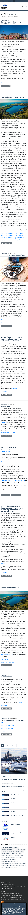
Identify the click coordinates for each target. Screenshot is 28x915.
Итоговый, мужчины (7, 728)
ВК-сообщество (8, 888)
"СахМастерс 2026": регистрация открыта (13, 779)
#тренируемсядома (18, 855)
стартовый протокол (7, 861)
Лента (4, 776)
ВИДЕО (3, 731)
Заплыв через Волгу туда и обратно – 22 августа (12, 22)
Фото (10, 855)
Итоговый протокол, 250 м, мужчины (12, 235)
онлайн (22, 851)
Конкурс (19, 857)
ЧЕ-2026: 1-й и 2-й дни (17, 815)
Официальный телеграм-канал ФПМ (14, 886)
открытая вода (5, 20)
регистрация (18, 853)
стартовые (9, 865)
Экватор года (6, 677)
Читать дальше (6, 494)
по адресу (4, 422)
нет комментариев (7, 243)
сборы (3, 865)
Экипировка (17, 849)
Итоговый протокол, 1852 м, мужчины (12, 239)
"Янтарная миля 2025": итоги (12, 98)
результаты (5, 851)
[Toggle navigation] (22, 6)
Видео (23, 863)
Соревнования (16, 865)
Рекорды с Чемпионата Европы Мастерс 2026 (13, 790)
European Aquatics (16, 833)
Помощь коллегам (14, 847)
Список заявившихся (7, 451)
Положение (4, 320)
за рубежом (18, 863)
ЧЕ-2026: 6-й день (15, 798)
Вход (9, 1)
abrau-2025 (12, 253)
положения (12, 859)
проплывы (11, 851)
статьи (12, 853)
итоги (17, 851)
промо (23, 865)
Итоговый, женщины (7, 725)
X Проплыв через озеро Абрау (13, 255)
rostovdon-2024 (13, 718)
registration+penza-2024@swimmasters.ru (13, 480)
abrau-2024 (12, 404)
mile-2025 (11, 96)
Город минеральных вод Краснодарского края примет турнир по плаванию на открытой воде (13, 508)
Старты (11, 776)
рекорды (16, 861)
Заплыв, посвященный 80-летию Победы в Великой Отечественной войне (12, 339)
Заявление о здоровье (7, 662)
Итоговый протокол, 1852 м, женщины (12, 237)
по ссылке (14, 388)
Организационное (6, 867)
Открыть (14, 1)
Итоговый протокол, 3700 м (9, 241)
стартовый (4, 855)
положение (5, 847)
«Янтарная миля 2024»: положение (10, 588)
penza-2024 (12, 446)
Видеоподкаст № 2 (7, 783)
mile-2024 (11, 586)
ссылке (3, 563)
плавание (13, 857)
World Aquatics (15, 824)
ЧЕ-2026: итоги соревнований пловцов (13, 786)
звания (23, 849)
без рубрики (5, 859)
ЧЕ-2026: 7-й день (15, 794)
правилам (19, 366)
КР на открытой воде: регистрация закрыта (10, 448)
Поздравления (5, 853)
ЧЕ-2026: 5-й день (15, 803)
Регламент (4, 391)
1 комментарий (6, 86)
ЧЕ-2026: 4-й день (15, 807)
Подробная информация (8, 323)
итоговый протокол (7, 849)
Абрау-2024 (5, 406)
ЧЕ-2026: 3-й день (15, 811)
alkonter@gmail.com (7, 654)
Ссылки (4, 821)
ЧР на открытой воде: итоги (12, 720)
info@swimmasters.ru (10, 885)
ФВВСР (13, 838)
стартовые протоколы (7, 863)
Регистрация (4, 1)
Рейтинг (15, 867)
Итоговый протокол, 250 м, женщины (12, 233)
